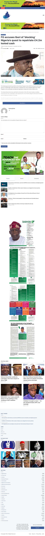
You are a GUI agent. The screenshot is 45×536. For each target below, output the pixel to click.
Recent (21, 178)
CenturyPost (5, 48)
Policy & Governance (5, 513)
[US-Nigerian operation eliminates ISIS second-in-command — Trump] (37, 464)
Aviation (3, 477)
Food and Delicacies (5, 493)
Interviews (4, 500)
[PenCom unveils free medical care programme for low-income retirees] (37, 446)
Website (24, 138)
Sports (3, 518)
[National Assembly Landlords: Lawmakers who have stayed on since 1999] (11, 370)
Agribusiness (4, 473)
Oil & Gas (3, 506)
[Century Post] (6, 15)
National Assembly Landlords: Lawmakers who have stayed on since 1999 (10, 378)
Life (2, 502)
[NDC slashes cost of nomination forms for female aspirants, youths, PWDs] (8, 445)
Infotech (3, 498)
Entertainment (4, 489)
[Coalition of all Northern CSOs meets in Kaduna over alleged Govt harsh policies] (4, 189)
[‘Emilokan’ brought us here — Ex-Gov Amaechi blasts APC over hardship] (33, 392)
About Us (2, 431)
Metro (3, 504)
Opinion (3, 507)
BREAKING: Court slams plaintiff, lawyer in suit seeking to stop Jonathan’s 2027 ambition (10, 398)
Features (3, 491)
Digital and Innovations (6, 482)
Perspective (4, 509)
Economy (3, 486)
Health (3, 497)
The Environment (5, 520)
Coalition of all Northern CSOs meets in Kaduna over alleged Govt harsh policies (24, 187)
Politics (3, 515)
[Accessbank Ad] (22, 25)
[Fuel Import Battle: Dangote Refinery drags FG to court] (8, 464)
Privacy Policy (3, 433)
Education (3, 488)
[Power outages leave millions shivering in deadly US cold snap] (4, 205)
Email (2, 138)
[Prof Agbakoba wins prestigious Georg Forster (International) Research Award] (4, 195)
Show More (22, 103)
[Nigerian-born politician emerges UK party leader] (8, 455)
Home (3, 32)
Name (2, 134)
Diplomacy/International (6, 484)
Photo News (4, 511)
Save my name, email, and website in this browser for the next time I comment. (16, 143)
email (2, 435)
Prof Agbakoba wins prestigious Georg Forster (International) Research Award (24, 193)
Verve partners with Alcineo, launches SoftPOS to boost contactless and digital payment (25, 182)
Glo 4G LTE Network (22, 150)
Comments (36, 178)
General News (7, 32)
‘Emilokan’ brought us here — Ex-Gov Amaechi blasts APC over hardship (32, 402)
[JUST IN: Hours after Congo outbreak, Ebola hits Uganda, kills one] (22, 455)
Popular (8, 178)
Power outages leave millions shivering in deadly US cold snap (20, 203)
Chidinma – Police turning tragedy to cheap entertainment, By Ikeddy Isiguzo (23, 198)
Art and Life (4, 475)
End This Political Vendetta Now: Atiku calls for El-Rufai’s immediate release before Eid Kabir (33, 378)
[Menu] (43, 15)
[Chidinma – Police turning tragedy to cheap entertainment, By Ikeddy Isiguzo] (4, 200)
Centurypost (4, 480)
